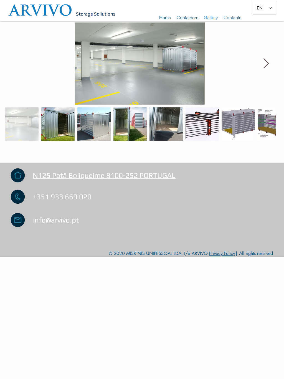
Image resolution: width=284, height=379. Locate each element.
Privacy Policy (222, 253)
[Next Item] (266, 63)
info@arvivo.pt (56, 220)
